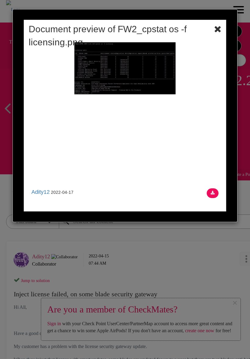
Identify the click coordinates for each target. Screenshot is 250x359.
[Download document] (213, 193)
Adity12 (40, 192)
